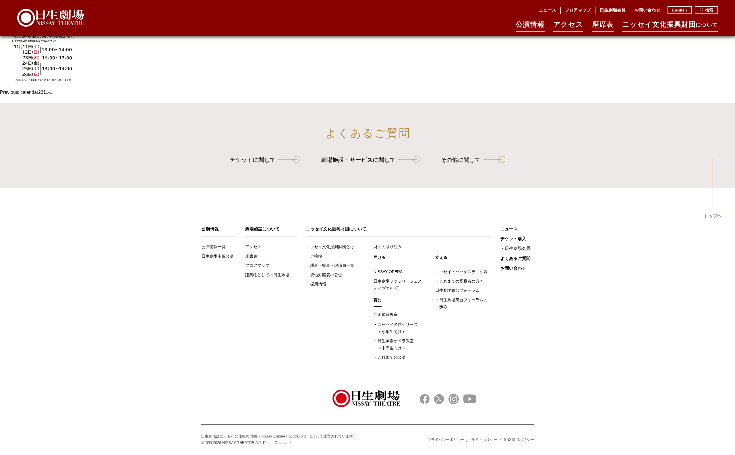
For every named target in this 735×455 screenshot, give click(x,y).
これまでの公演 (392, 357)
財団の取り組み (388, 246)
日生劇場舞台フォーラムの (463, 303)
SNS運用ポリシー (519, 440)
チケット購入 (513, 238)
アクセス (568, 24)
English (679, 10)
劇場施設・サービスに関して (358, 160)
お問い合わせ (647, 9)
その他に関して (461, 160)
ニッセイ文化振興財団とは (330, 246)
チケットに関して (253, 160)
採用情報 (318, 284)
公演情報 (530, 24)
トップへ (713, 216)
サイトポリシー (484, 440)
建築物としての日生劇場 (267, 275)
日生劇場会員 (613, 9)
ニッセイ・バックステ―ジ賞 (461, 271)
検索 (709, 10)
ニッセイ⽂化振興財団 (670, 24)
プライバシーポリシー (446, 440)
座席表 (603, 24)
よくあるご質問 (515, 258)
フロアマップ (578, 9)
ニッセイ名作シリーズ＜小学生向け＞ (398, 328)
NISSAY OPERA (388, 271)
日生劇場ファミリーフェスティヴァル (398, 285)
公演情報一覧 (214, 246)
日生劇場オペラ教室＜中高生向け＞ (396, 344)
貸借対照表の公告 (326, 275)
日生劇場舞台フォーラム (457, 290)
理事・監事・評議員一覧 (332, 265)
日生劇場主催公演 (218, 256)
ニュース (547, 9)
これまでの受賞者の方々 (461, 281)
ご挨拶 (316, 256)
